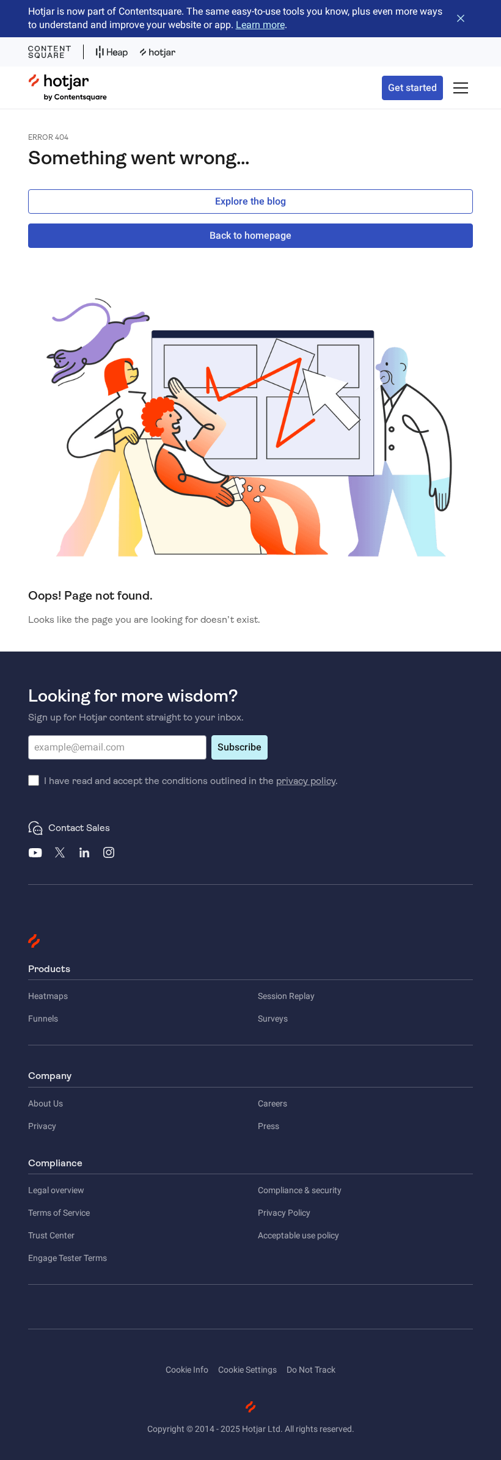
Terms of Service (59, 1213)
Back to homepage (250, 235)
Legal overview (56, 1190)
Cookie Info (187, 1370)
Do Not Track (311, 1370)
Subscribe (239, 747)
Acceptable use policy (298, 1235)
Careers (272, 1103)
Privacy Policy (284, 1213)
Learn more (260, 25)
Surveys (273, 1018)
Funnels (43, 1018)
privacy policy (305, 780)
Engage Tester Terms (67, 1258)
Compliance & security (300, 1190)
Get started (412, 87)
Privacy (42, 1126)
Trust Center (51, 1235)
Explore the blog (250, 201)
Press (268, 1126)
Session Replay (286, 996)
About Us (45, 1103)
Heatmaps (48, 996)
